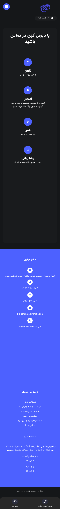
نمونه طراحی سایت (30, 411)
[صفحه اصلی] (52, 18)
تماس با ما (30, 425)
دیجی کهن (21, 491)
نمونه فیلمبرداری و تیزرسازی (30, 421)
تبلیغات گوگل (30, 402)
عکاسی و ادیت (30, 416)
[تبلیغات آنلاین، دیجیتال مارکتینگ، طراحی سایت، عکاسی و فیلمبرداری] (45, 8)
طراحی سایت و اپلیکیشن (30, 407)
